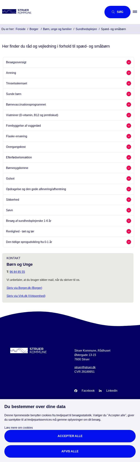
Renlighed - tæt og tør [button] (20, 231)
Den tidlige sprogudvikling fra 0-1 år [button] (29, 241)
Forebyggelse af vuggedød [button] (23, 125)
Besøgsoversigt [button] (16, 62)
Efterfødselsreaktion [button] (19, 157)
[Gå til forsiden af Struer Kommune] (49, 12)
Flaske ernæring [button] (16, 136)
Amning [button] (11, 72)
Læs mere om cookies (18, 427)
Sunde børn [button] (13, 93)
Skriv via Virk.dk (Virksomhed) (26, 295)
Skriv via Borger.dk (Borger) (24, 287)
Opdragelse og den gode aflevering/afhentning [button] (36, 189)
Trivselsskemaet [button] (16, 83)
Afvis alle (70, 451)
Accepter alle (70, 436)
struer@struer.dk (85, 367)
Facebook (88, 390)
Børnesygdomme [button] (17, 167)
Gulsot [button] (10, 178)
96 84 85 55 (17, 271)
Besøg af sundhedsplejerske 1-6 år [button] (28, 220)
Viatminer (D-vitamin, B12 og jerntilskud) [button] (32, 115)
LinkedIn (111, 390)
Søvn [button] (9, 210)
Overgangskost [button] (16, 146)
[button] (136, 12)
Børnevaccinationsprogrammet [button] (26, 104)
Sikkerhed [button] (12, 199)
